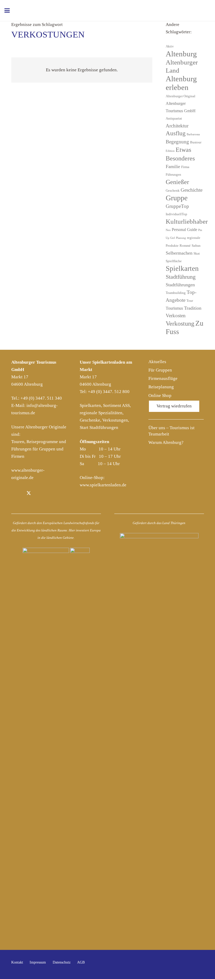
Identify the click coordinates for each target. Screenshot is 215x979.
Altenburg (181, 54)
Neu (168, 230)
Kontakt (17, 962)
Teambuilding (176, 293)
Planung (181, 237)
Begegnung (177, 141)
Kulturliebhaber (187, 221)
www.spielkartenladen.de (103, 484)
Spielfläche (174, 261)
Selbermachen (179, 253)
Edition (170, 150)
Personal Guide (184, 229)
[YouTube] (198, 964)
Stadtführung (181, 277)
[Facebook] (17, 493)
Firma (185, 167)
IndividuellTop (176, 214)
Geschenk (173, 190)
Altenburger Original (180, 96)
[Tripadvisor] (52, 493)
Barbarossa (193, 134)
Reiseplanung (161, 386)
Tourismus (174, 308)
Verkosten (176, 315)
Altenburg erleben (181, 83)
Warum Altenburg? (166, 442)
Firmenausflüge (163, 378)
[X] (28, 493)
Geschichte (191, 190)
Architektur (177, 125)
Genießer (177, 182)
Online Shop (159, 395)
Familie (173, 166)
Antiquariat (174, 118)
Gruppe (176, 198)
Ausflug (176, 133)
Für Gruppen (160, 370)
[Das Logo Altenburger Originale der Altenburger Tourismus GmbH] (111, 10)
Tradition (192, 308)
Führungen (173, 174)
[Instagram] (40, 493)
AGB (81, 962)
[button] (7, 10)
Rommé (185, 246)
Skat (197, 253)
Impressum (38, 962)
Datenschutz (62, 962)
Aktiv (170, 46)
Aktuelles (157, 361)
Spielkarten (182, 268)
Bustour (195, 142)
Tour (189, 301)
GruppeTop (177, 206)
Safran (196, 246)
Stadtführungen (180, 284)
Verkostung (180, 323)
